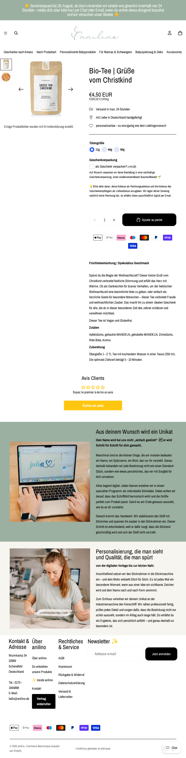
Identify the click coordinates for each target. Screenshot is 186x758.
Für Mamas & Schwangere (115, 52)
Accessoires (174, 52)
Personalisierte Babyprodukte (78, 52)
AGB (61, 658)
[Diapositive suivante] (72, 90)
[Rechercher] (16, 33)
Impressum (65, 666)
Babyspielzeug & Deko (149, 52)
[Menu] (5, 33)
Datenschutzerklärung (71, 683)
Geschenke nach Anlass (18, 52)
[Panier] (180, 33)
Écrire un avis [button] (93, 405)
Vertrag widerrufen (44, 701)
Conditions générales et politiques (93, 749)
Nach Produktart (46, 52)
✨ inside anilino (42, 680)
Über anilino (39, 658)
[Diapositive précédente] (19, 90)
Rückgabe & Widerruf (71, 675)
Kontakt (36, 688)
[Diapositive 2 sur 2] (6, 77)
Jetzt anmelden (161, 654)
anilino (21, 746)
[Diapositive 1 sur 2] (6, 64)
